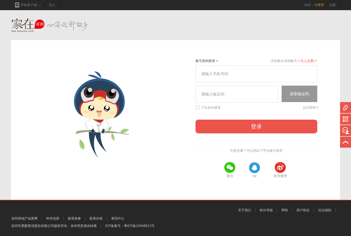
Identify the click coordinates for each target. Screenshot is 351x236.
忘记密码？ (311, 107)
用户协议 (303, 210)
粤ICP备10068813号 (139, 226)
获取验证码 (299, 94)
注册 (332, 5)
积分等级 (266, 210)
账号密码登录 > (207, 61)
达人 (52, 5)
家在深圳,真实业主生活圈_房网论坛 (59, 25)
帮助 (284, 210)
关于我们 (244, 210)
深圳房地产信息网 (24, 218)
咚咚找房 (52, 218)
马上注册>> (308, 61)
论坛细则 (324, 210)
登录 (321, 5)
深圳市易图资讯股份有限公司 (32, 226)
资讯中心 (117, 218)
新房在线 (96, 218)
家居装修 (74, 218)
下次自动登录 (211, 107)
